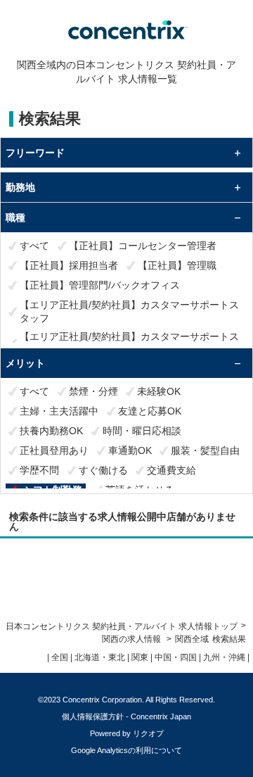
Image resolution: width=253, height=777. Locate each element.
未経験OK (159, 391)
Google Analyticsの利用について (126, 750)
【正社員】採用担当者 (69, 265)
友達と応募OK (149, 411)
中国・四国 (176, 657)
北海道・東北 (99, 657)
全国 (59, 657)
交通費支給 (171, 470)
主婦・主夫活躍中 (59, 411)
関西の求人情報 (132, 639)
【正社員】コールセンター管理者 (142, 245)
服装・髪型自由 (205, 450)
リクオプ (148, 733)
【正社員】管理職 (177, 265)
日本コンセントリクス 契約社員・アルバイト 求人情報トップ (122, 626)
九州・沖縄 (224, 657)
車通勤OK (130, 450)
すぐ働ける (103, 470)
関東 (139, 657)
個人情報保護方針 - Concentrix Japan (126, 716)
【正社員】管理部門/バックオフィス (100, 285)
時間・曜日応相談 (142, 430)
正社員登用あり (54, 450)
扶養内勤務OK (51, 430)
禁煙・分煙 (93, 391)
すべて (34, 245)
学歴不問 (39, 470)
